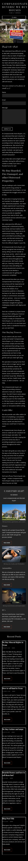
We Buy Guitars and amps (12, 729)
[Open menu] (14, 17)
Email (4, 100)
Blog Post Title (8, 818)
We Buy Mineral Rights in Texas (12, 643)
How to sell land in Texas (12, 688)
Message (5, 108)
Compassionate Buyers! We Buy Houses (15, 7)
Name (4, 92)
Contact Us (7, 129)
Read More (7, 542)
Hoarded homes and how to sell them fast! (13, 773)
